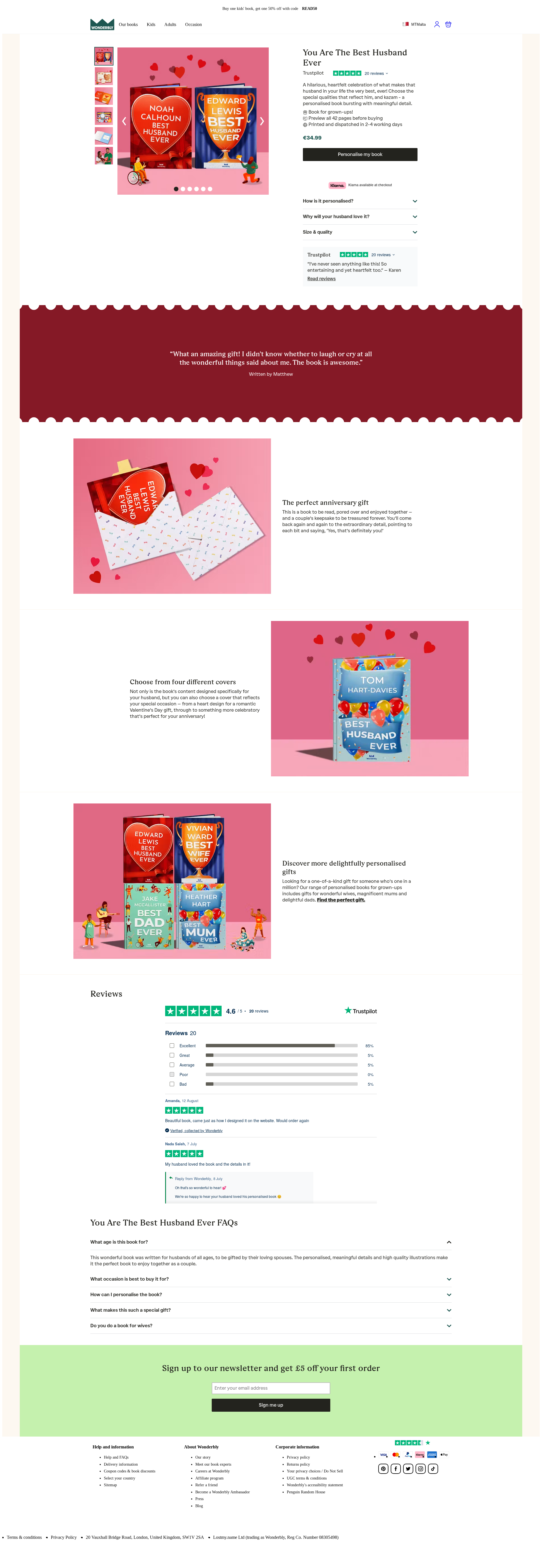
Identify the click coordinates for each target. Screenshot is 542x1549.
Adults (170, 24)
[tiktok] (433, 1469)
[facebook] (396, 1469)
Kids (151, 24)
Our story (203, 1457)
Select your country (119, 1478)
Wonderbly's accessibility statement (315, 1485)
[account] (437, 24)
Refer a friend (206, 1485)
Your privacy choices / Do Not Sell (315, 1471)
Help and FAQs (116, 1457)
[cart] (448, 24)
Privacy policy (298, 1457)
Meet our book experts (213, 1464)
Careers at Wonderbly (212, 1471)
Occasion (193, 24)
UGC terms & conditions (307, 1478)
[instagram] (421, 1469)
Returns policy (298, 1464)
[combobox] (414, 24)
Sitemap (110, 1485)
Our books (128, 24)
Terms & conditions (24, 1537)
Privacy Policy (64, 1537)
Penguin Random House (306, 1492)
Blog (199, 1506)
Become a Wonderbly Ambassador (222, 1492)
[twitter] (408, 1469)
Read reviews (321, 278)
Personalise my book (360, 154)
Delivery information (121, 1464)
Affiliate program (209, 1478)
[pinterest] (383, 1469)
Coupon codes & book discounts (129, 1471)
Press (199, 1499)
